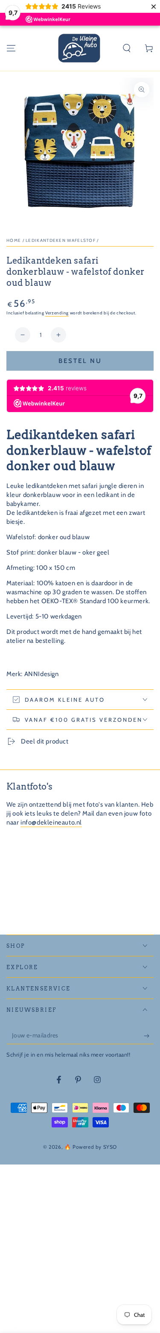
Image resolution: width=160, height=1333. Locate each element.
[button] (127, 48)
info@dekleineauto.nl (51, 822)
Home (13, 240)
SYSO (110, 1147)
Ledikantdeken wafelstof (61, 240)
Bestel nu (80, 361)
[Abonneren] (149, 1035)
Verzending (57, 313)
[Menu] (11, 48)
